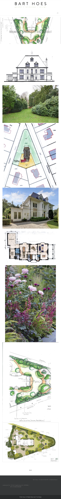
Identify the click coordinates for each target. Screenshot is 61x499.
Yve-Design (38, 497)
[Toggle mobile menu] (58, 13)
